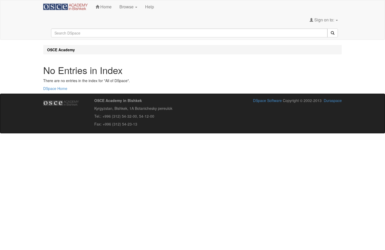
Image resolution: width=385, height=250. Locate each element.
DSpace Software (267, 100)
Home (105, 7)
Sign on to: (324, 20)
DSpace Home (55, 88)
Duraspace (333, 100)
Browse (127, 7)
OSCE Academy (61, 49)
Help (149, 7)
